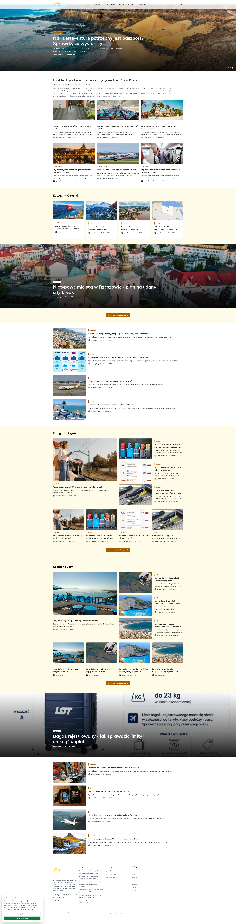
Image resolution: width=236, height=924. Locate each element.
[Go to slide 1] (229, 68)
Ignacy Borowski (58, 54)
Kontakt (87, 913)
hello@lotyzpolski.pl (61, 901)
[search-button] (176, 4)
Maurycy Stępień (58, 297)
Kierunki (113, 4)
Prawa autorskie (65, 913)
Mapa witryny (118, 913)
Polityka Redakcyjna (107, 913)
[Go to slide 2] (230, 67)
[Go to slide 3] (232, 67)
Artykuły (82, 867)
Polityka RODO (96, 913)
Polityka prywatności (77, 913)
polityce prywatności (29, 909)
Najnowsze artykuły (101, 4)
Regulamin (56, 913)
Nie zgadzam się (22, 914)
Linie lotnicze (58, 33)
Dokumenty (143, 4)
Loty (119, 4)
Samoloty (135, 891)
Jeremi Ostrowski (111, 874)
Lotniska (126, 4)
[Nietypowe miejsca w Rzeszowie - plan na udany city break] (118, 276)
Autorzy (109, 867)
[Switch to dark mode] (181, 4)
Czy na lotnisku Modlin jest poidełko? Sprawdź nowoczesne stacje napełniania (90, 884)
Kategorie (136, 867)
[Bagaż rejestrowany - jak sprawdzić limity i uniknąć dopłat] (118, 725)
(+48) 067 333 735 (60, 898)
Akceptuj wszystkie (22, 918)
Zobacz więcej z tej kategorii (117, 315)
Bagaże (133, 4)
